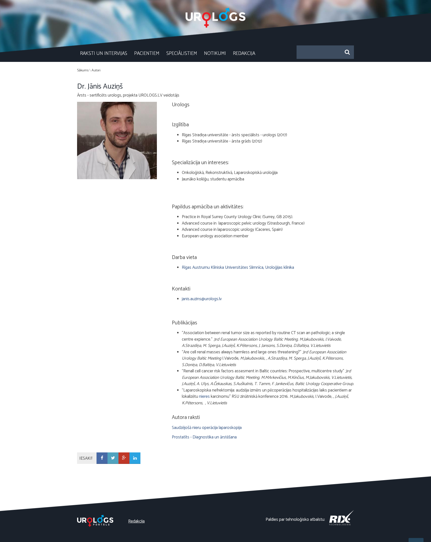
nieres (204, 396)
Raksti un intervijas (103, 53)
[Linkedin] (134, 458)
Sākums (83, 70)
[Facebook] (102, 458)
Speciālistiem (181, 53)
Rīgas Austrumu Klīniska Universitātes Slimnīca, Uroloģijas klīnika (238, 267)
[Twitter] (113, 458)
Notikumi (215, 53)
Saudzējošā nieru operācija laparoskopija (207, 427)
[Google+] (123, 458)
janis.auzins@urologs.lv (202, 298)
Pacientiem (146, 53)
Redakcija (244, 53)
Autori (96, 70)
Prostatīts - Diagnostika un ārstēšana (204, 437)
